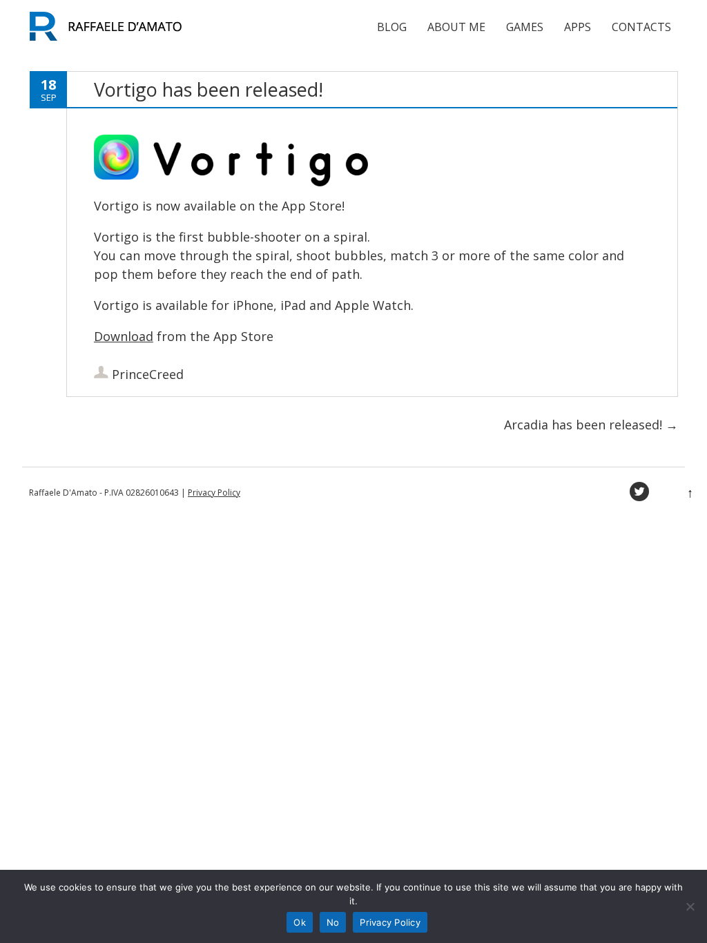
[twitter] (639, 491)
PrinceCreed (148, 374)
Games (524, 27)
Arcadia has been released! (591, 424)
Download (123, 336)
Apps (577, 27)
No (333, 922)
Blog (392, 27)
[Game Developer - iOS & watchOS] (112, 40)
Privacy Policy (214, 492)
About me (456, 27)
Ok (299, 922)
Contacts (641, 27)
